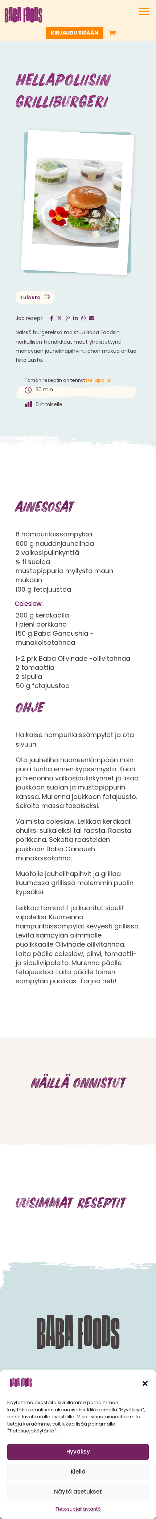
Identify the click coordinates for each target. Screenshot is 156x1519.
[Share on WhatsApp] (85, 317)
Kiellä (78, 1471)
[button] (145, 1383)
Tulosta (31, 297)
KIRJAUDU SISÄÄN (74, 32)
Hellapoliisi (98, 380)
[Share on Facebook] (53, 317)
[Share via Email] (92, 317)
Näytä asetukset (78, 1491)
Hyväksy (78, 1451)
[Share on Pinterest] (69, 317)
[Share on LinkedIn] (77, 317)
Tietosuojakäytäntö (78, 1509)
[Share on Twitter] (61, 317)
